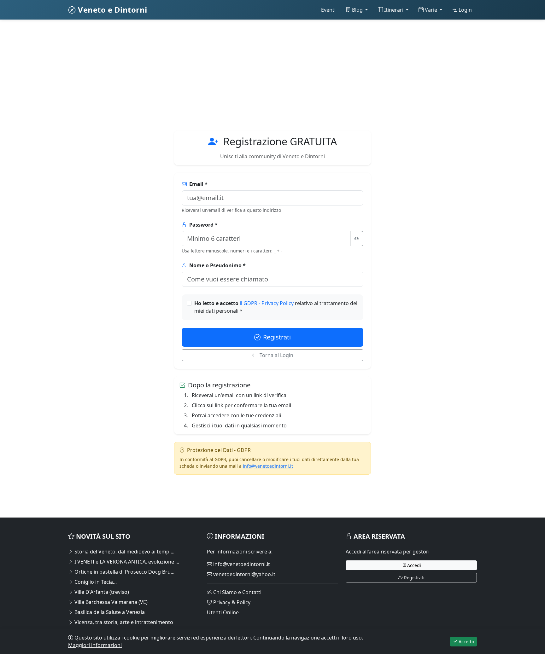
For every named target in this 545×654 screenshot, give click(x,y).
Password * (203, 224)
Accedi (413, 565)
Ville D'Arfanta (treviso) (101, 591)
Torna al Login (276, 355)
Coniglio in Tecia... (95, 581)
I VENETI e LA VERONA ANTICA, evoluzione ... (126, 561)
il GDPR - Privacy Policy (267, 303)
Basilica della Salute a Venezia (109, 612)
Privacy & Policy (231, 602)
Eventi (328, 9)
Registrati (277, 337)
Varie (431, 9)
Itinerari (394, 9)
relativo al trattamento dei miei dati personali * (275, 307)
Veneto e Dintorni (111, 9)
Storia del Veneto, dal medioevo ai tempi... (123, 551)
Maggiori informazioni (95, 645)
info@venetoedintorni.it (268, 466)
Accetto (465, 642)
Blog (357, 9)
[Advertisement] (257, 71)
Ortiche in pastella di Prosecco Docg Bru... (123, 571)
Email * (198, 184)
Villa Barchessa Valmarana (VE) (110, 602)
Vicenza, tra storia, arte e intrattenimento (123, 622)
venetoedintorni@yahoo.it (243, 574)
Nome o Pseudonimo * (217, 265)
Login (464, 9)
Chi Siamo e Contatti (236, 592)
